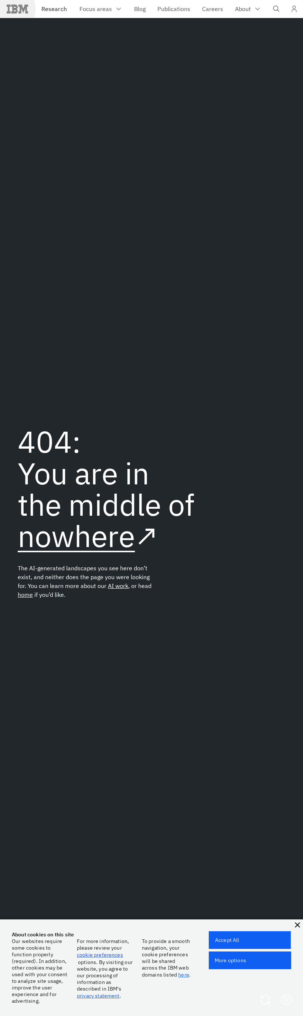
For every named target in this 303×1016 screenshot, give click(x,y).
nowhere (76, 535)
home (25, 594)
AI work (118, 585)
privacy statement (98, 995)
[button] (297, 925)
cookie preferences (100, 954)
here (183, 974)
